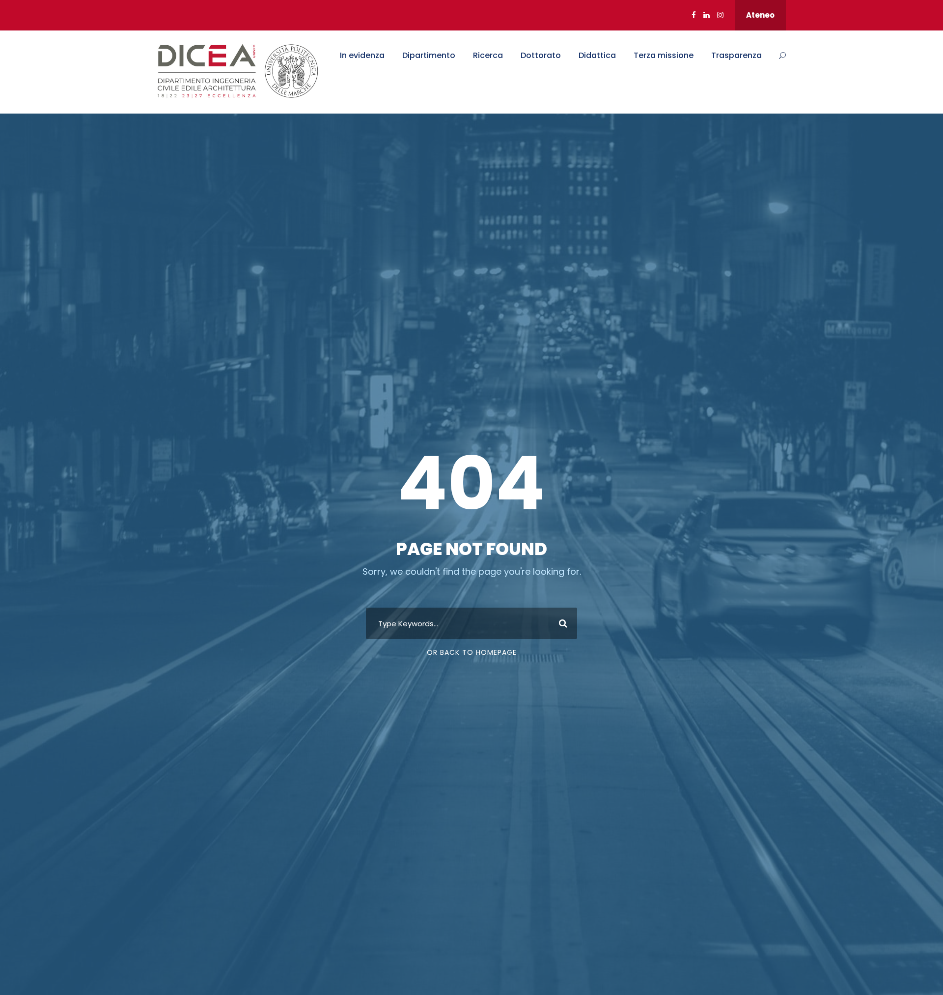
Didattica (597, 55)
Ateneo (760, 15)
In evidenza (362, 55)
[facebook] (694, 15)
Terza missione (663, 55)
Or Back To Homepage (472, 652)
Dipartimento (428, 55)
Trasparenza (736, 55)
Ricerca (488, 55)
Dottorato (541, 55)
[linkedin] (706, 15)
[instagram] (720, 15)
